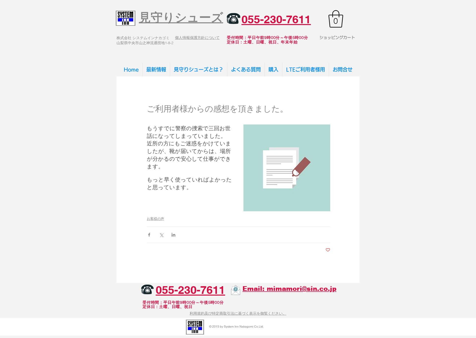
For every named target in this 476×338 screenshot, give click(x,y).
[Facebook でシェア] (149, 234)
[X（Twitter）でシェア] (161, 234)
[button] (335, 19)
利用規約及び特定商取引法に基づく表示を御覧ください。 (238, 313)
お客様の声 (155, 218)
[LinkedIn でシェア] (173, 234)
